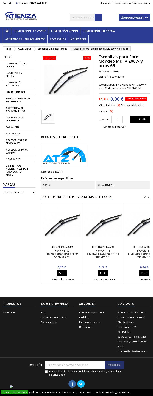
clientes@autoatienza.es (132, 351)
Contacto (8, 3)
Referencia (105, 71)
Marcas (9, 184)
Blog (43, 312)
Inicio (7, 57)
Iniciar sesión (121, 3)
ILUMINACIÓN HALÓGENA (99, 31)
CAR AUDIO (12, 127)
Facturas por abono (90, 322)
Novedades (9, 312)
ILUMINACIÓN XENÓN (64, 31)
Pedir (140, 119)
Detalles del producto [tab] (59, 137)
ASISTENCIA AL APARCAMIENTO (25, 39)
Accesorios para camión (17, 151)
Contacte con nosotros (54, 317)
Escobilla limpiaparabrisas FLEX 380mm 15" (103, 254)
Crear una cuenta (141, 3)
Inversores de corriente (15, 119)
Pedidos (84, 317)
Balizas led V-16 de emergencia (18, 100)
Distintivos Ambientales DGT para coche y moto (17, 170)
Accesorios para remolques (17, 141)
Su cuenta (87, 304)
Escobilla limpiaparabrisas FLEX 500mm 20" (62, 254)
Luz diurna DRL (16, 92)
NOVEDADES (78, 39)
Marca (102, 76)
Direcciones (86, 327)
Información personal (91, 312)
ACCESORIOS (58, 39)
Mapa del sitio (49, 322)
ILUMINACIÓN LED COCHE (30, 31)
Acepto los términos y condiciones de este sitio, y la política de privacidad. (85, 373)
